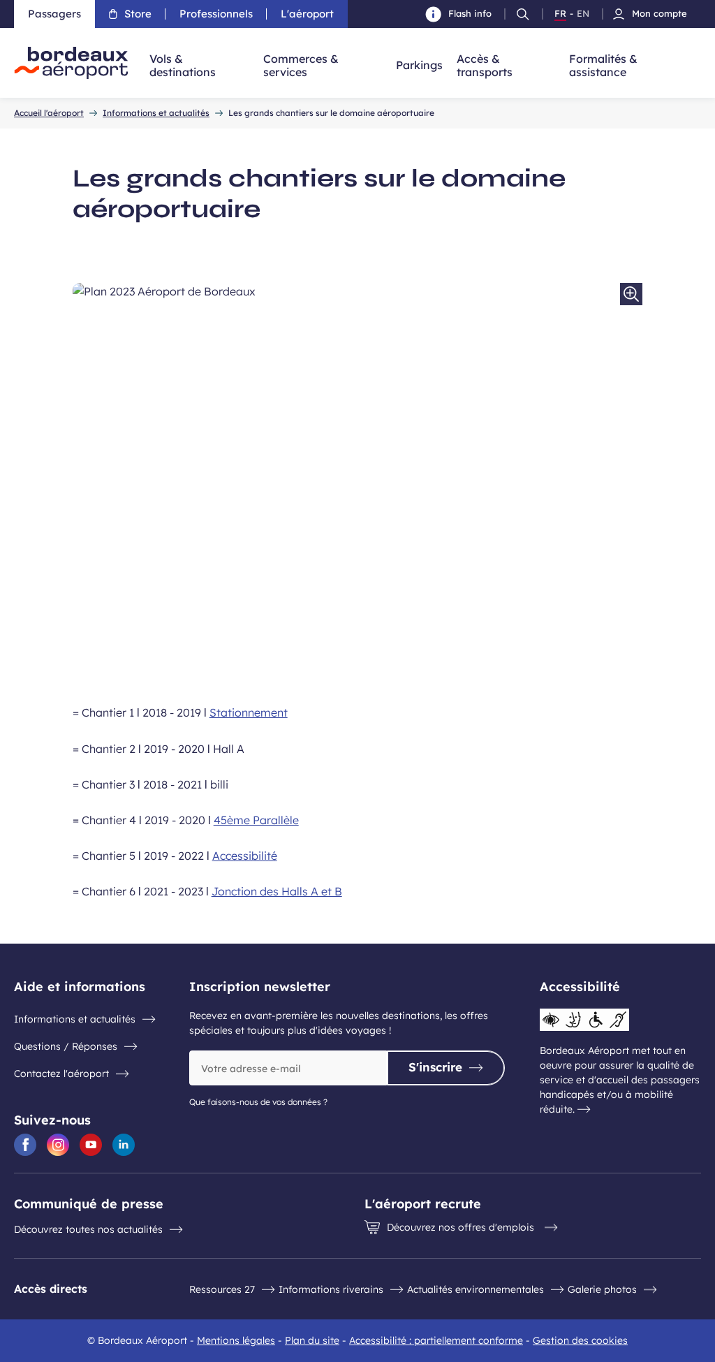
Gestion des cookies (580, 1340)
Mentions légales (236, 1340)
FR (560, 14)
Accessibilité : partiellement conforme (436, 1340)
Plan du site (312, 1340)
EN (583, 14)
